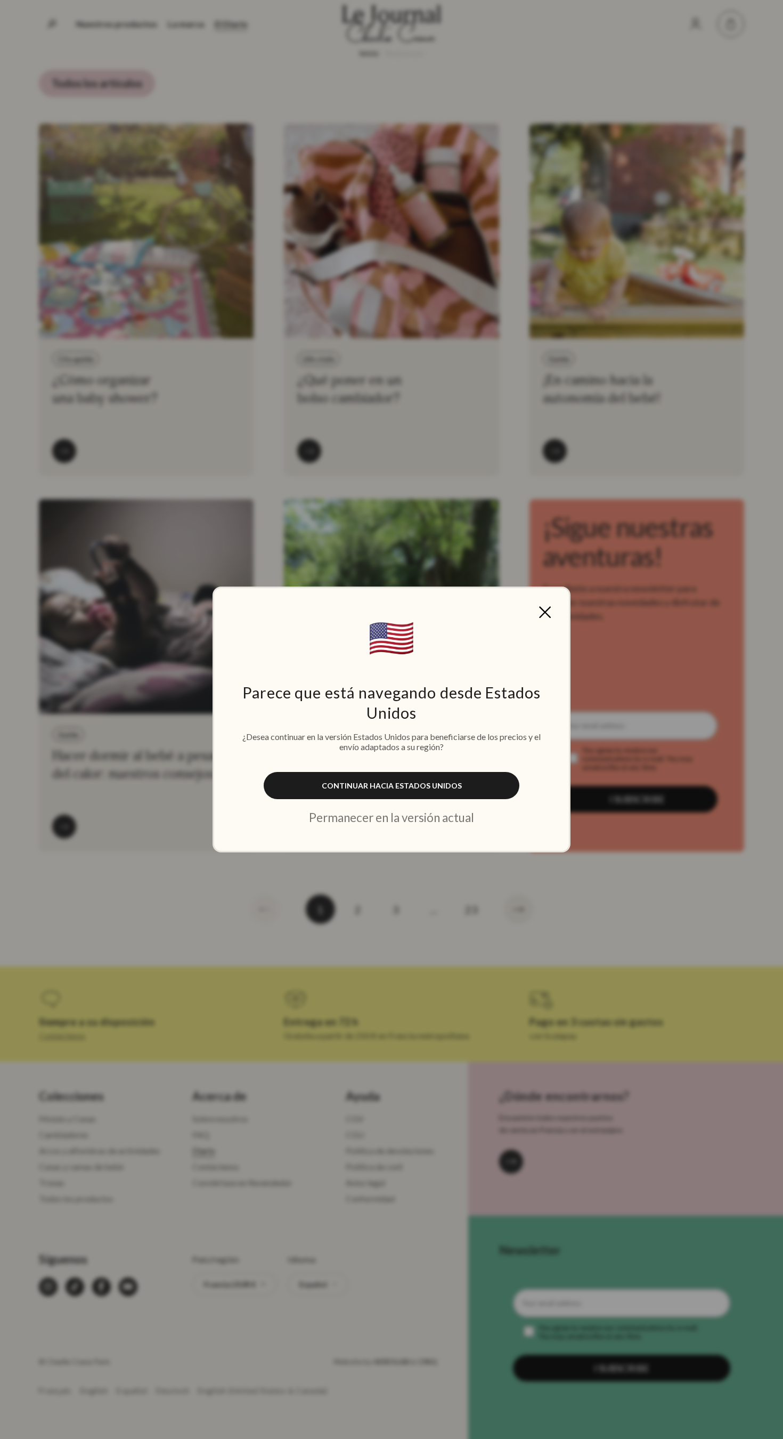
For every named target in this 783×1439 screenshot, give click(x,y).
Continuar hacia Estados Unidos (392, 785)
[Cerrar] (544, 612)
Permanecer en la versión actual (391, 817)
